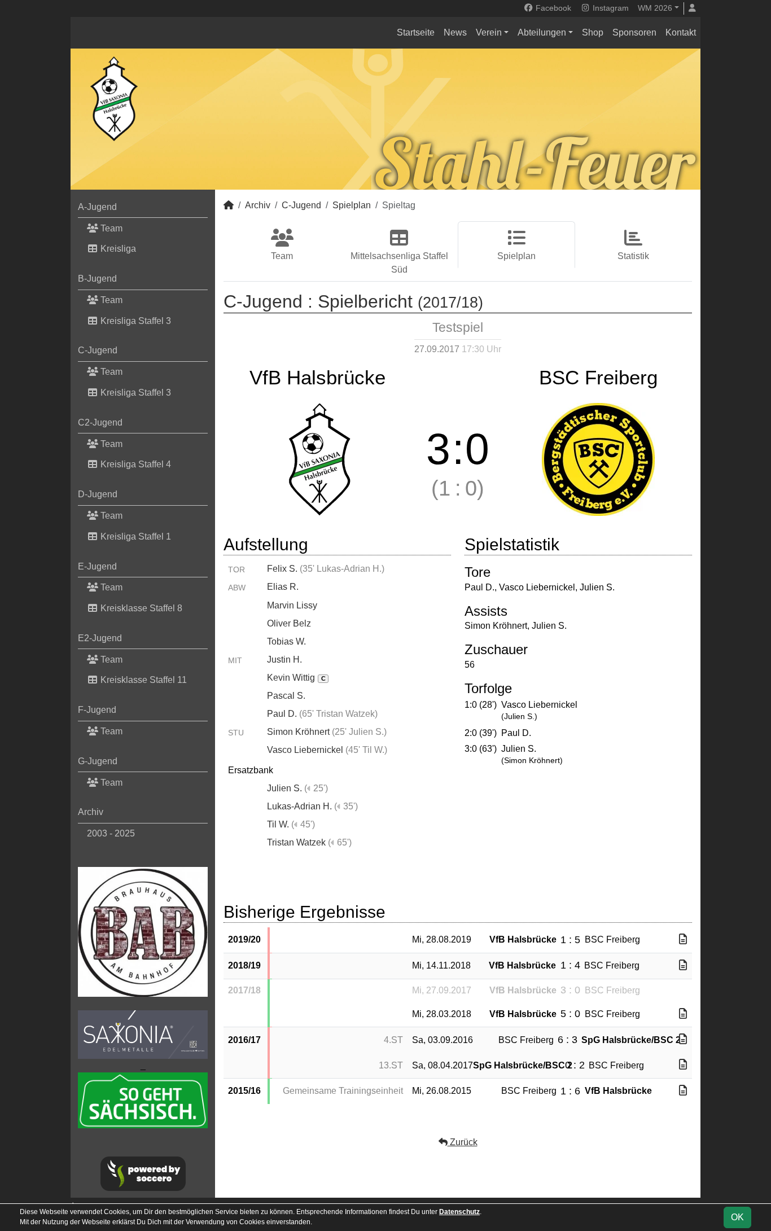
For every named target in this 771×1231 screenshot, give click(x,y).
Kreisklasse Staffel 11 (142, 680)
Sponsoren (634, 32)
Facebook (552, 7)
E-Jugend (97, 566)
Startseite (416, 32)
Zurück (463, 1142)
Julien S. (284, 788)
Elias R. (283, 587)
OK (737, 1217)
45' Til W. (366, 750)
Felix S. (282, 568)
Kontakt (680, 32)
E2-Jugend (100, 638)
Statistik (633, 256)
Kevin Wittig (296, 677)
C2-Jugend (100, 422)
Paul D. (282, 714)
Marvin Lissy (292, 605)
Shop (592, 32)
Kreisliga (117, 248)
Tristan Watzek (296, 842)
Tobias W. (286, 641)
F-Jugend (97, 710)
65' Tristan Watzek (338, 714)
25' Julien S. (359, 732)
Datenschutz (459, 1212)
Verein (489, 32)
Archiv (90, 812)
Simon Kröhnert (298, 732)
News (455, 32)
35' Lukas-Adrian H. (342, 568)
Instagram (609, 7)
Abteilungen (542, 32)
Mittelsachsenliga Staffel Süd (399, 262)
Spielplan (351, 205)
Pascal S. (286, 695)
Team (110, 228)
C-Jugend (97, 350)
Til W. (278, 824)
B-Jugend (97, 278)
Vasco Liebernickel (305, 750)
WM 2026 (655, 7)
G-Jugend (97, 761)
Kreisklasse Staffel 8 (140, 608)
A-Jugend (97, 207)
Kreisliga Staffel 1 (134, 536)
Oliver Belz (289, 623)
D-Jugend (97, 494)
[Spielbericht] (683, 939)
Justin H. (284, 659)
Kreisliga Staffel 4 (134, 464)
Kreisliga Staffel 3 (134, 321)
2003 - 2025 (111, 833)
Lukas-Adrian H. (299, 806)
